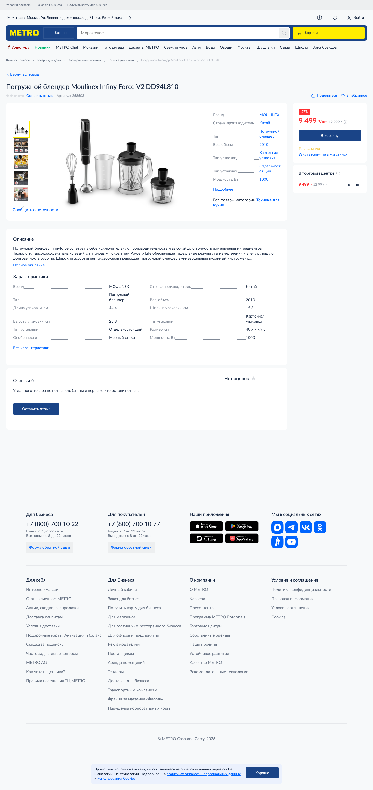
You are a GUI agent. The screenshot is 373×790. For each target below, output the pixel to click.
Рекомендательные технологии (219, 672)
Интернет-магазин (43, 590)
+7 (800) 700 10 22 (52, 524)
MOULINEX (269, 115)
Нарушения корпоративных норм (139, 708)
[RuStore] (206, 538)
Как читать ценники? (45, 672)
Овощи (226, 47)
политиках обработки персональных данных (204, 774)
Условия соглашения (290, 608)
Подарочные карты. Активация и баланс (64, 635)
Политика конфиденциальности (301, 590)
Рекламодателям (124, 644)
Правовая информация (292, 599)
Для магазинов (122, 617)
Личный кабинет (123, 590)
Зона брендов (325, 47)
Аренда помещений (126, 663)
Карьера (197, 599)
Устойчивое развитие (209, 654)
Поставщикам (121, 654)
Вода (210, 47)
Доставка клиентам (44, 617)
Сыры (285, 47)
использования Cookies (116, 778)
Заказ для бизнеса (49, 4)
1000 (263, 179)
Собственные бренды (210, 635)
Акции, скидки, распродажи (52, 608)
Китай (264, 123)
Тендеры (116, 672)
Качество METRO (206, 663)
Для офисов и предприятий (133, 635)
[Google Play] (242, 526)
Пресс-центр (202, 608)
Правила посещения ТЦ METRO (56, 681)
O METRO (199, 590)
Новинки (43, 47)
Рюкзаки (90, 47)
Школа (301, 47)
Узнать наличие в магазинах (323, 154)
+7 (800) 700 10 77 (134, 524)
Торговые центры (206, 626)
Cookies (278, 617)
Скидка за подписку (44, 644)
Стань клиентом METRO (49, 599)
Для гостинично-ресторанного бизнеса (144, 626)
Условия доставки (18, 4)
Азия (196, 47)
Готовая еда (114, 47)
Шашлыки (266, 47)
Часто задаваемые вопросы (52, 654)
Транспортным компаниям (132, 690)
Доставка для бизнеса (128, 681)
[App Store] (206, 526)
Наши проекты (203, 644)
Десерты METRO (144, 47)
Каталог (61, 33)
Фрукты (244, 47)
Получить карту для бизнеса (87, 4)
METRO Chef (67, 47)
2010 (263, 145)
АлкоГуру (20, 47)
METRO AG (36, 663)
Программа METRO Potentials (217, 617)
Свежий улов (175, 47)
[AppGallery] (242, 538)
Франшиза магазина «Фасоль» (136, 699)
